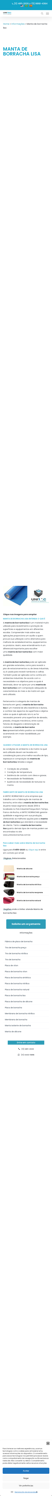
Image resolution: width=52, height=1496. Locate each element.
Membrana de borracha (16, 1019)
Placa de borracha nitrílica (17, 983)
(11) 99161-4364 (39, 3)
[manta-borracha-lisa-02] (39, 596)
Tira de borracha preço (15, 947)
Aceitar (26, 1471)
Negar (26, 1478)
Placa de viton (11, 965)
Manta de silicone (13, 1031)
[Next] (41, 598)
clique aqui (33, 849)
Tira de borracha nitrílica (16, 953)
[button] (48, 1443)
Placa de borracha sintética (18, 977)
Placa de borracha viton (16, 971)
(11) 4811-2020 (21, 3)
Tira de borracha (12, 959)
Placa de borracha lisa (15, 995)
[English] (22, 6)
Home (6, 23)
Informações (18, 23)
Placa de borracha (13, 1007)
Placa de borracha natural (17, 989)
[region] (26, 596)
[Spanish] (31, 6)
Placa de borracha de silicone (18, 1001)
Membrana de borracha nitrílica (20, 1013)
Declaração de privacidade (26, 1492)
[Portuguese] (26, 6)
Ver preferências (26, 1485)
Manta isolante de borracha (18, 1025)
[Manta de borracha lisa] (15, 596)
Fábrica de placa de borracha (18, 941)
